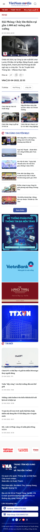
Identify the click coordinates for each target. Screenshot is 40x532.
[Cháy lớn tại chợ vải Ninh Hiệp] (10, 99)
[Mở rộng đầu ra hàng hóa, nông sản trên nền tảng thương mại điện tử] (9, 141)
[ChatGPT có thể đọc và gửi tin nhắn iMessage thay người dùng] (20, 358)
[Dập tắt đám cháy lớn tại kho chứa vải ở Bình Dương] (29, 98)
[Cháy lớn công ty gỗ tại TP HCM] (10, 117)
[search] (36, 3)
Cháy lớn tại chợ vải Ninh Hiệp (9, 107)
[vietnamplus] (23, 450)
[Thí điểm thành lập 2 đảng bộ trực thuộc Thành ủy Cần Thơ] (9, 200)
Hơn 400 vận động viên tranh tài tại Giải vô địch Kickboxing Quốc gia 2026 (27, 175)
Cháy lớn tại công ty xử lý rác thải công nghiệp (29, 125)
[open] (4, 4)
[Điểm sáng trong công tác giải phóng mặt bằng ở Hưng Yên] (9, 188)
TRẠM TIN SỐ (15, 10)
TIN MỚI (5, 10)
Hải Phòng (16, 87)
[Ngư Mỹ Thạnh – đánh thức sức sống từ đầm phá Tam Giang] (9, 153)
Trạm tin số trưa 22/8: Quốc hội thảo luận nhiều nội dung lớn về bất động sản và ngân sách (19, 413)
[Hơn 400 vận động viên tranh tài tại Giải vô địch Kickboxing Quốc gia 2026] (9, 176)
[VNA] (13, 520)
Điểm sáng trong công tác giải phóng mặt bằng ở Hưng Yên (27, 187)
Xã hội (4, 15)
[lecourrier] (8, 450)
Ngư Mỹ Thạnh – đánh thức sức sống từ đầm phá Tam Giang (27, 152)
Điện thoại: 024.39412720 (17, 515)
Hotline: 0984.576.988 (16, 508)
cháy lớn (28, 87)
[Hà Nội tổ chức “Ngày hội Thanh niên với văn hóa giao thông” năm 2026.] (9, 164)
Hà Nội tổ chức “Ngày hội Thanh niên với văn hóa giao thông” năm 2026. (26, 163)
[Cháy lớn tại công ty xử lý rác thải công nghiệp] (29, 117)
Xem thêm (20, 210)
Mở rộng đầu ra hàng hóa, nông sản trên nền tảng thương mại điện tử (27, 140)
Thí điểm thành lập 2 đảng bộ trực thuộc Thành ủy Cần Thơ (27, 199)
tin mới (9, 343)
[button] (19, 340)
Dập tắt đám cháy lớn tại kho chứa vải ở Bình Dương (29, 107)
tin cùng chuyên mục (17, 133)
